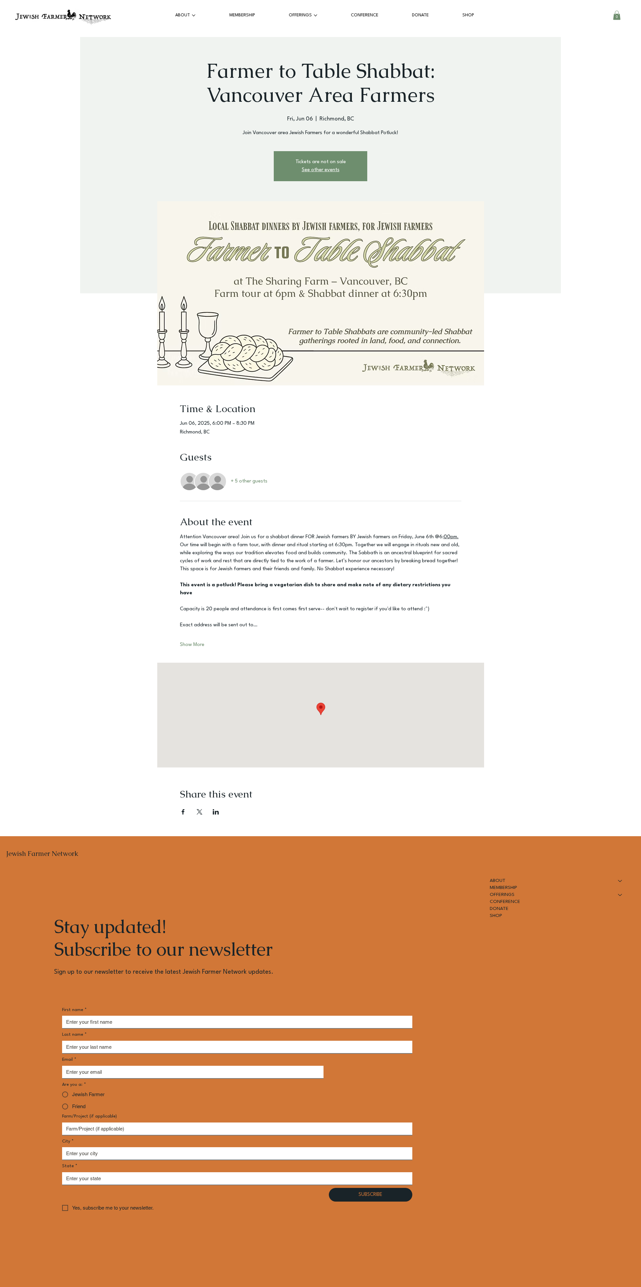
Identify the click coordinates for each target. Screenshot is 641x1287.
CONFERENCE (505, 901)
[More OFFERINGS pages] (315, 15)
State (69, 1166)
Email (69, 1059)
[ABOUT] (620, 880)
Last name (74, 1034)
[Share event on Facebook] (183, 812)
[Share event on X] (199, 812)
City (68, 1141)
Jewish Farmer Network (42, 853)
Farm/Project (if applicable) (89, 1116)
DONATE (499, 908)
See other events (321, 170)
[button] (617, 15)
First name (74, 1010)
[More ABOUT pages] (193, 15)
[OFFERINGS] (620, 894)
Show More (192, 644)
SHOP (496, 915)
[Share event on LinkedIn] (216, 812)
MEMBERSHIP (503, 887)
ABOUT (497, 880)
